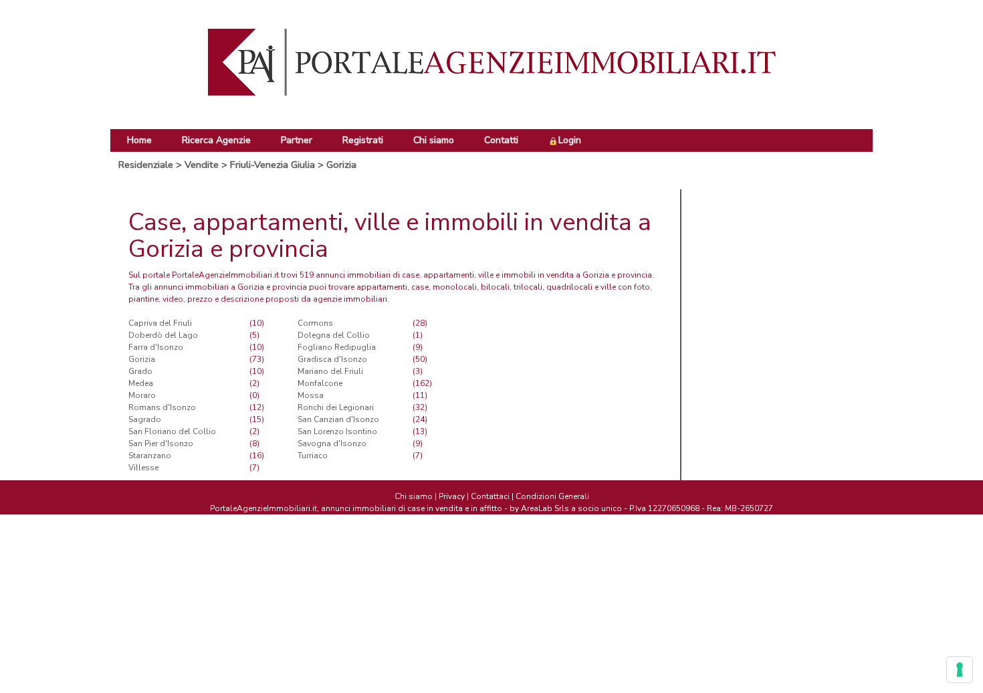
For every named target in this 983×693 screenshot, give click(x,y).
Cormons (315, 323)
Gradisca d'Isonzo (332, 359)
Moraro (142, 395)
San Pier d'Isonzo (160, 443)
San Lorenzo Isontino (337, 431)
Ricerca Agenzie (216, 140)
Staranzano (149, 455)
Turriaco (313, 455)
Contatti (501, 140)
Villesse (143, 467)
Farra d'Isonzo (155, 347)
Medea (140, 383)
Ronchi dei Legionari (336, 407)
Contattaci (490, 496)
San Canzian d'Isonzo (338, 419)
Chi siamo (433, 140)
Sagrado (144, 419)
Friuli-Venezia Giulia (272, 164)
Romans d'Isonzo (162, 407)
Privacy (452, 496)
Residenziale (145, 164)
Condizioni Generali (552, 496)
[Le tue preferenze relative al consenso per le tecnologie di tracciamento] (959, 669)
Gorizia (341, 164)
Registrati (362, 140)
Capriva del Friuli (160, 323)
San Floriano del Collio (172, 431)
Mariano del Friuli (330, 371)
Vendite (202, 164)
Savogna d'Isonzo (332, 443)
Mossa (311, 395)
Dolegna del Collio (334, 335)
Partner (296, 140)
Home (139, 140)
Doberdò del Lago (163, 335)
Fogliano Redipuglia (337, 347)
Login (569, 140)
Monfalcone (320, 383)
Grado (140, 371)
